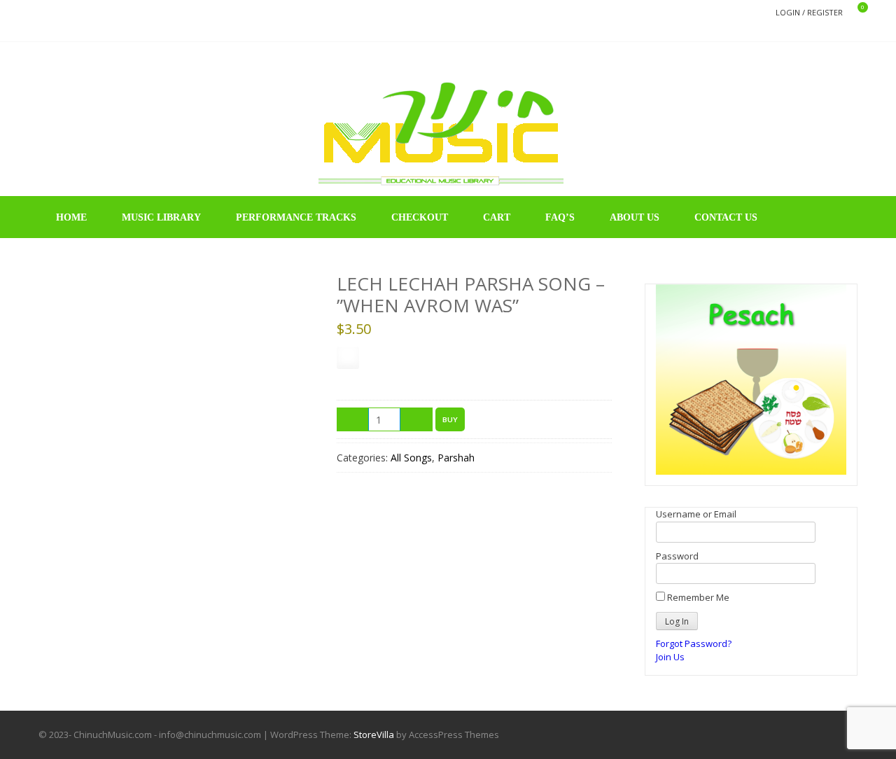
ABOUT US (634, 217)
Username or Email (696, 514)
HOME (71, 217)
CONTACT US (725, 217)
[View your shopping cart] (854, 13)
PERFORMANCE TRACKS (296, 217)
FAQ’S (560, 217)
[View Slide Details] (751, 379)
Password (677, 556)
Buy (450, 419)
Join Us (670, 656)
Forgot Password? (694, 643)
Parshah (456, 457)
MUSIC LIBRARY (161, 217)
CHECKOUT (419, 217)
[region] (751, 379)
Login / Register (809, 12)
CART (496, 217)
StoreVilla (374, 734)
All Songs (411, 457)
